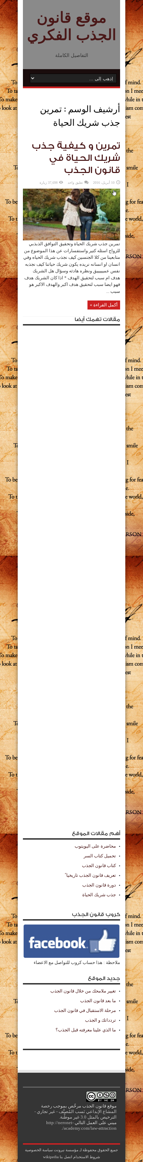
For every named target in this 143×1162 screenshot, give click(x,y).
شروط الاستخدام (86, 1157)
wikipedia (51, 1157)
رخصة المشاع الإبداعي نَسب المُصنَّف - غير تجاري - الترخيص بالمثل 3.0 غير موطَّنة (75, 1111)
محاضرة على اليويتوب (95, 846)
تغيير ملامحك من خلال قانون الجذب (83, 991)
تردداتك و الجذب (100, 1020)
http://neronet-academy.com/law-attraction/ (81, 1125)
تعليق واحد (75, 182)
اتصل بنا (66, 1157)
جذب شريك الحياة (99, 894)
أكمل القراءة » (104, 304)
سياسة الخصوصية (39, 1150)
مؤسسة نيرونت (66, 1150)
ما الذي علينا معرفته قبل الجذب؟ (86, 1029)
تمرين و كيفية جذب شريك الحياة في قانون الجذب (76, 158)
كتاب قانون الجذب (99, 865)
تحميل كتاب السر (100, 855)
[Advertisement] (71, 575)
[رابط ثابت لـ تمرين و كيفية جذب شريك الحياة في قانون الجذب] (71, 238)
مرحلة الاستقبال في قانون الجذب (85, 1010)
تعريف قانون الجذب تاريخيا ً (90, 875)
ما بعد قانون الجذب (98, 1000)
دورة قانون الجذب (99, 885)
